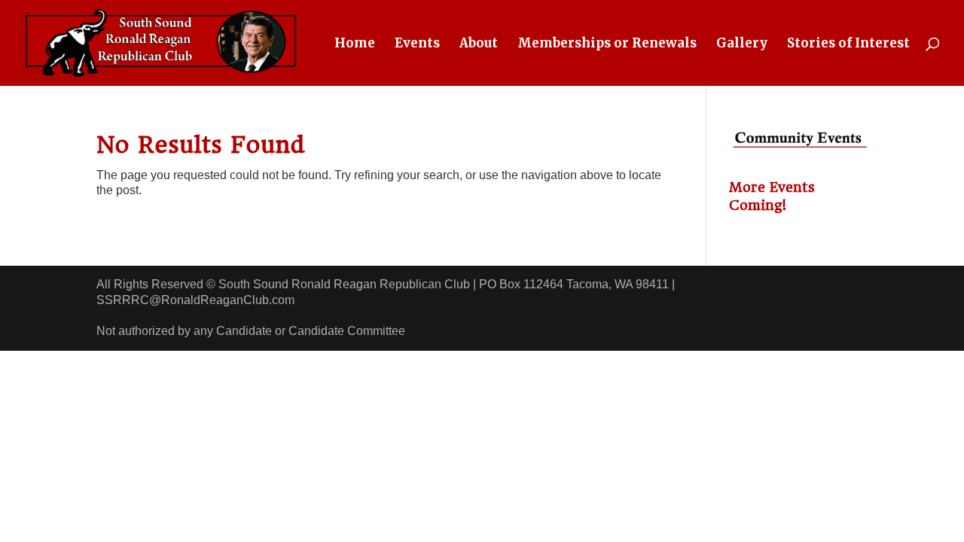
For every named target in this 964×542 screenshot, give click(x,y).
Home (354, 44)
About (478, 44)
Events (417, 44)
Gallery (741, 44)
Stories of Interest (848, 44)
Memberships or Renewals (607, 44)
